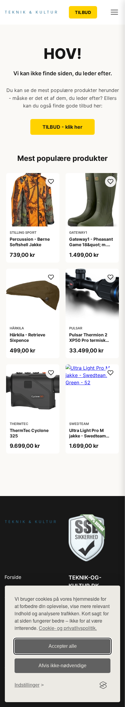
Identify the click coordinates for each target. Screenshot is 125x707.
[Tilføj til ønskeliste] (51, 181)
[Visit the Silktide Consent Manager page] (103, 685)
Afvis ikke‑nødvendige (62, 665)
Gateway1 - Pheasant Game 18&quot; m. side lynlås (91, 244)
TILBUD (83, 12)
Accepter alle (63, 646)
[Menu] (114, 12)
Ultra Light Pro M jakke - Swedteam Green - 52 (87, 436)
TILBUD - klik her (62, 127)
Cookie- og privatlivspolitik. (68, 627)
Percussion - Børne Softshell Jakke (30, 241)
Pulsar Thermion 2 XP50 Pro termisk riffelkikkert (88, 340)
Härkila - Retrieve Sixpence (27, 337)
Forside (13, 577)
